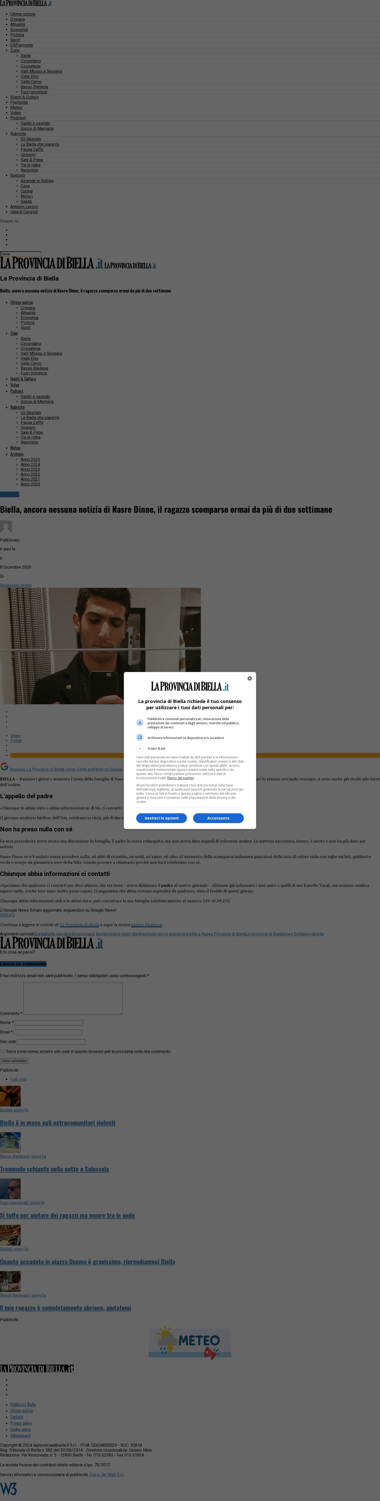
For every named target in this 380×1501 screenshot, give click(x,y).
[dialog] (190, 750)
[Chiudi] (250, 678)
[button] (190, 748)
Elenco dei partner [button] (180, 778)
